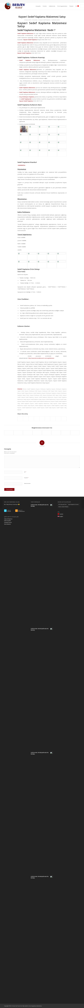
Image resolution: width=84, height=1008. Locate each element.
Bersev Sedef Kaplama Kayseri (31, 389)
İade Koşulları (7, 520)
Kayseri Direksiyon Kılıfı (36, 395)
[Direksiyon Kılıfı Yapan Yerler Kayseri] (65, 432)
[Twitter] (74, 1)
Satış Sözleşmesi (8, 519)
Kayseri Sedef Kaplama (45, 20)
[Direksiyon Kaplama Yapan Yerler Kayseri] (1, 504)
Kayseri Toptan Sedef (22, 401)
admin (58, 20)
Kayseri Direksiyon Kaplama (49, 393)
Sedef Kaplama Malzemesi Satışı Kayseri (46, 403)
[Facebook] (76, 1)
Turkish (61, 514)
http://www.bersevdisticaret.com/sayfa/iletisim (41, 358)
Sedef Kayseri (40, 407)
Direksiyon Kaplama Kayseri (47, 389)
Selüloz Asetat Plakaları (63, 506)
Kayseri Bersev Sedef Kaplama (33, 393)
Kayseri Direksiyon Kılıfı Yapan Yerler (52, 395)
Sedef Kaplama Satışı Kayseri (43, 405)
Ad (25, 472)
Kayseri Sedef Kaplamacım (49, 399)
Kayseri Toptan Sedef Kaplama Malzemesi (39, 401)
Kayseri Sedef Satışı (61, 399)
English (61, 516)
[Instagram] (71, 1)
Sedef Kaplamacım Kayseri (29, 407)
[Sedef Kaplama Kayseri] (27, 432)
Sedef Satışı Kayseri (50, 407)
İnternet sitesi (27, 483)
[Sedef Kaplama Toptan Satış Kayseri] (46, 432)
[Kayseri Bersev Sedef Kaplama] (56, 432)
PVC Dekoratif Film (62, 504)
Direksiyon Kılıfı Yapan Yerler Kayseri (52, 391)
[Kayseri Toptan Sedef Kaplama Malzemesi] (37, 432)
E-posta (26, 477)
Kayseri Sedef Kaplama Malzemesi (44, 397)
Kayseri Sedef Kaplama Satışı (33, 399)
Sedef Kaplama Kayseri (27, 403)
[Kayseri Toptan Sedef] (8, 432)
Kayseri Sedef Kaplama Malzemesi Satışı (42, 16)
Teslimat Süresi (8, 522)
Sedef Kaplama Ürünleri (73, 504)
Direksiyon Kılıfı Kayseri (35, 391)
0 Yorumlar (34, 20)
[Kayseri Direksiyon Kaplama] (18, 432)
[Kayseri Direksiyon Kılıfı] (75, 432)
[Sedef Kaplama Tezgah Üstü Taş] (43, 152)
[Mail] (78, 1)
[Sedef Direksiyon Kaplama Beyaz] (62, 152)
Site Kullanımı (7, 524)
